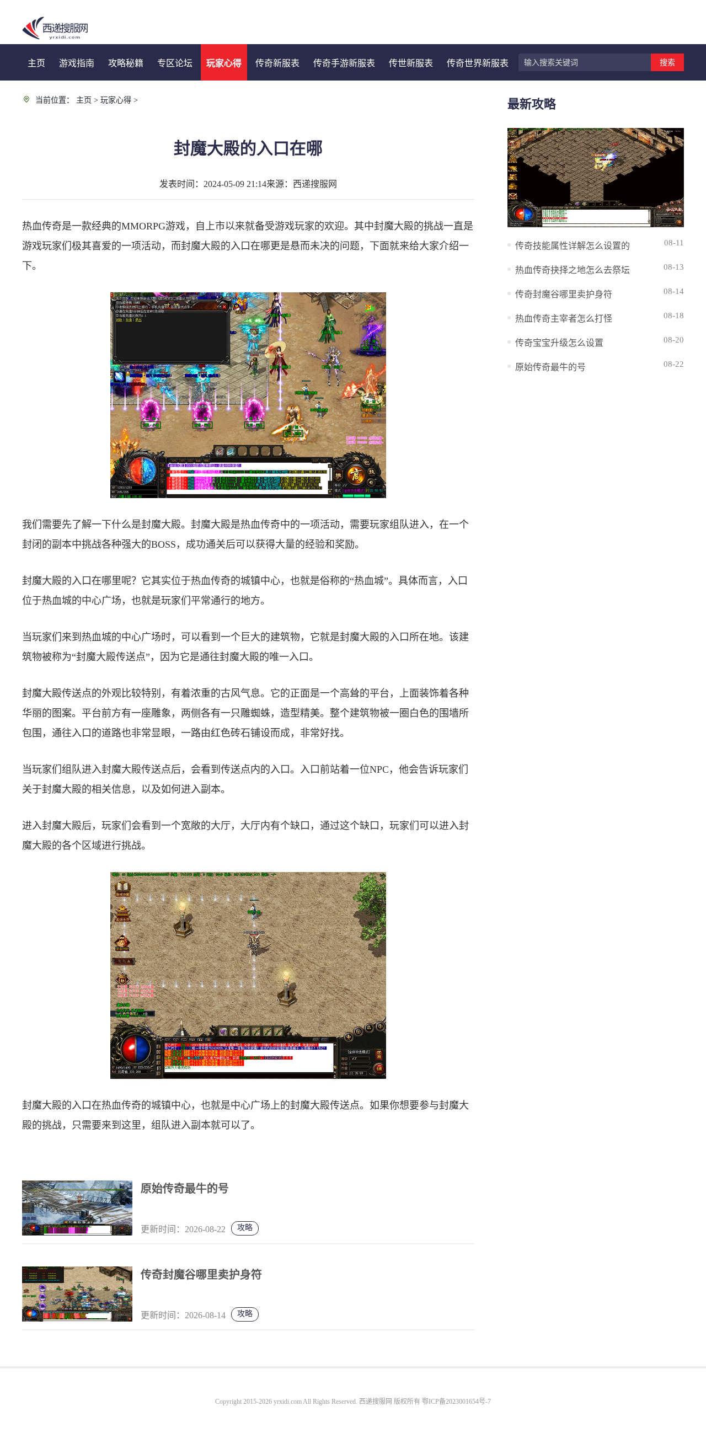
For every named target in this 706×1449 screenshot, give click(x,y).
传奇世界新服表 (478, 63)
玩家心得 (224, 63)
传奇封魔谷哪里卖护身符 (201, 1275)
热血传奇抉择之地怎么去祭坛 (572, 270)
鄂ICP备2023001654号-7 (456, 1401)
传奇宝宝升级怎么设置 (559, 342)
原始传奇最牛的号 (185, 1189)
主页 (36, 63)
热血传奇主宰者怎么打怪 (563, 318)
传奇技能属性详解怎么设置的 (572, 245)
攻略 (245, 1227)
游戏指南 (76, 63)
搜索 (667, 62)
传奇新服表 (277, 63)
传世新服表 (411, 63)
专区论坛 (174, 63)
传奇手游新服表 (344, 63)
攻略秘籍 (125, 63)
